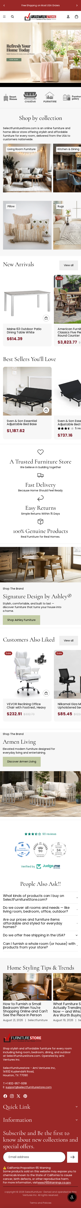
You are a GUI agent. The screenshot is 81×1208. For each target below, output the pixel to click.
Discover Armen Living (21, 761)
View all (68, 265)
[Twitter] (18, 1096)
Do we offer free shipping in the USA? (34, 935)
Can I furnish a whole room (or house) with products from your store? (39, 945)
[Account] (68, 16)
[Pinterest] (25, 1096)
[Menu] (4, 16)
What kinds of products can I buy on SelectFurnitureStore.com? (33, 897)
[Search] (12, 16)
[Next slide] (77, 5)
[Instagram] (12, 1096)
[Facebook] (5, 1096)
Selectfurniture (33, 1191)
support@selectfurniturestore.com (29, 1087)
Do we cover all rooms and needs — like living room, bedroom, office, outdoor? (36, 909)
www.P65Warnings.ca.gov (54, 1182)
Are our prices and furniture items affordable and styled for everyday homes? (32, 923)
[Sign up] (72, 1157)
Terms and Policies (40, 1202)
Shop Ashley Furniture (21, 620)
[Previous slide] (4, 5)
